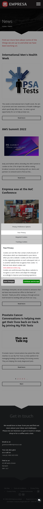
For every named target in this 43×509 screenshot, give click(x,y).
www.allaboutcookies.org (11, 268)
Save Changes (9, 281)
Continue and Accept (31, 281)
